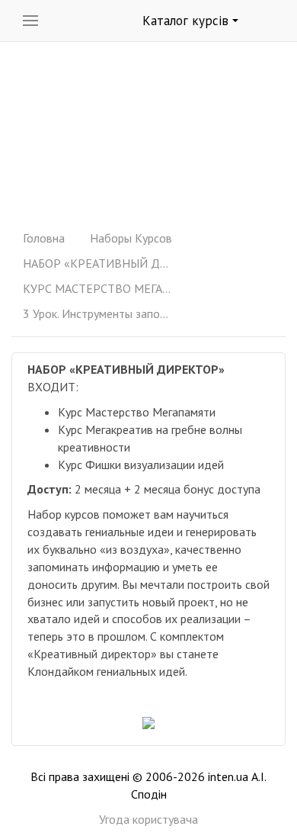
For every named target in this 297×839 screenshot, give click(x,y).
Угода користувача (148, 819)
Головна (44, 238)
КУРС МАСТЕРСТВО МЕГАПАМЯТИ (99, 288)
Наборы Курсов (131, 238)
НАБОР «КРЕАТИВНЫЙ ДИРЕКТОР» (99, 263)
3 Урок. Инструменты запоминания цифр (99, 313)
